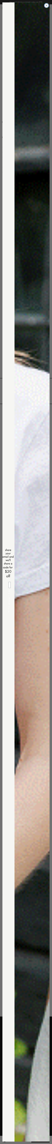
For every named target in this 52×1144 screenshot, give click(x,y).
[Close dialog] (46, 5)
